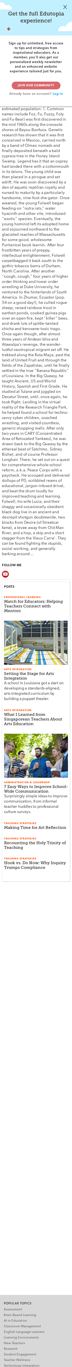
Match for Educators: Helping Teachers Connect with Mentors (33, 606)
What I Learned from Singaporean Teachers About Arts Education (33, 719)
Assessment (13, 1309)
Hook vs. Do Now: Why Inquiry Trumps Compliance (35, 865)
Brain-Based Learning (20, 1315)
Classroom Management (22, 1326)
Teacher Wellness (17, 1360)
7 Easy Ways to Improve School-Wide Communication (36, 789)
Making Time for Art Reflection (35, 827)
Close (65, 7)
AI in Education (15, 1320)
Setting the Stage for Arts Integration (29, 676)
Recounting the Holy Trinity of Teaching (35, 845)
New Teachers (14, 1343)
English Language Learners (24, 1332)
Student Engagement (20, 1354)
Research (11, 1349)
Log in (58, 94)
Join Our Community (36, 85)
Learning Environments (21, 1337)
